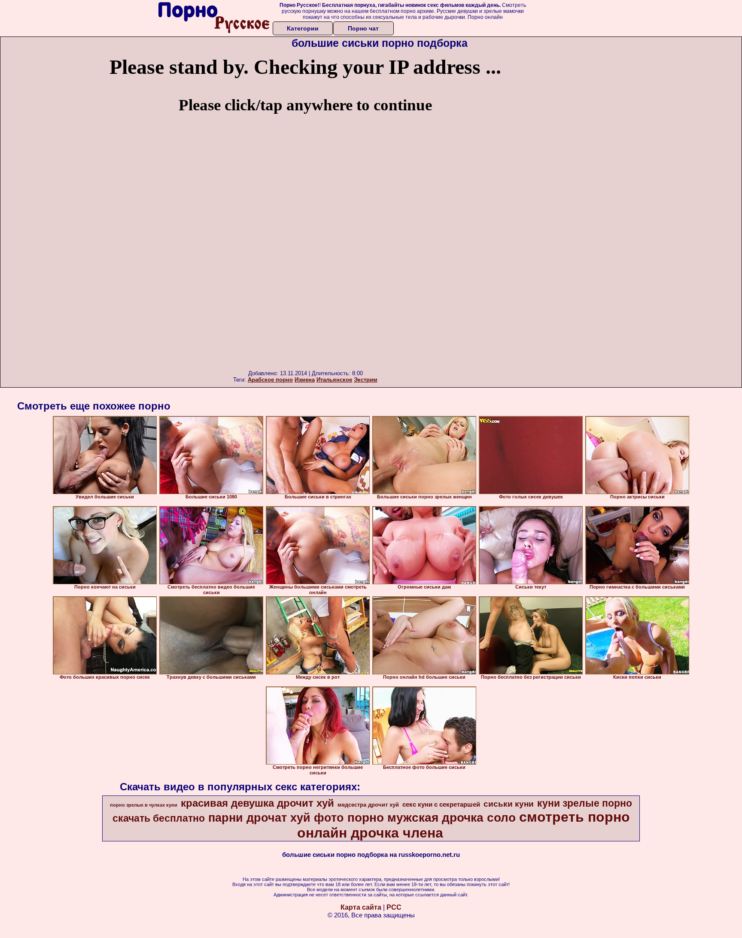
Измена (305, 379)
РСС (393, 907)
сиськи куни (509, 803)
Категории (303, 28)
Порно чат (363, 28)
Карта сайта (361, 907)
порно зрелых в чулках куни (143, 804)
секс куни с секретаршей (441, 804)
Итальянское (334, 379)
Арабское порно (270, 379)
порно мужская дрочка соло (431, 817)
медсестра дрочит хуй (368, 804)
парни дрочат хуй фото (276, 817)
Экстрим (365, 379)
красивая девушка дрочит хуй (257, 803)
